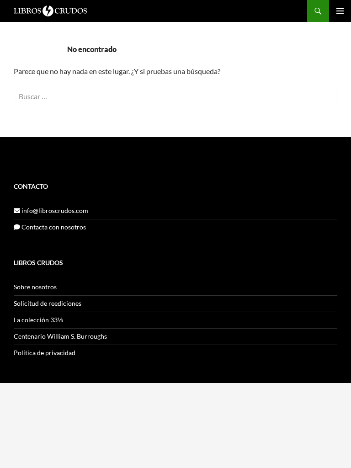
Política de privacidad (44, 352)
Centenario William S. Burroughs (60, 336)
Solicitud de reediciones (47, 303)
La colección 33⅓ (38, 320)
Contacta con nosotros (53, 227)
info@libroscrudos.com (54, 210)
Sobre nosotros (35, 287)
